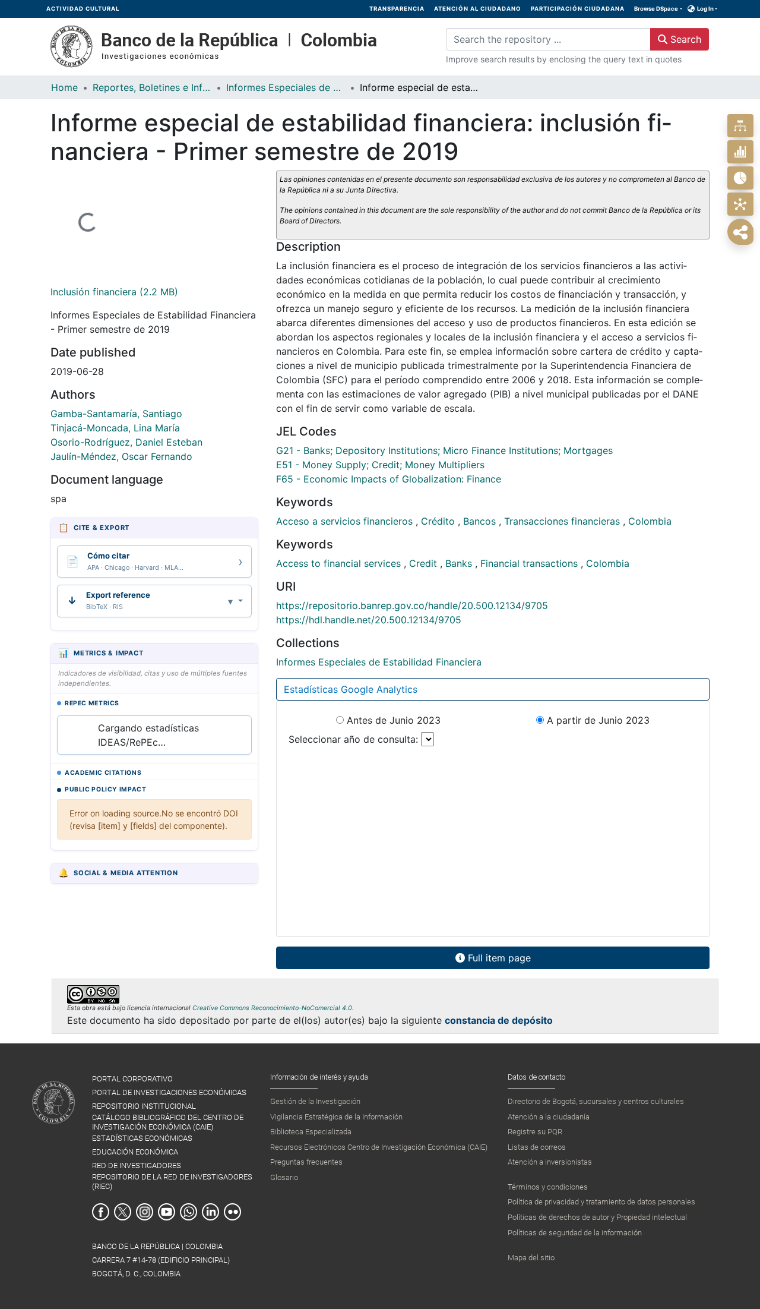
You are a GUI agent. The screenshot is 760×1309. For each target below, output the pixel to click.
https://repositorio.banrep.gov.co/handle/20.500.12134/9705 (412, 605)
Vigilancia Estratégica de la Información (336, 1116)
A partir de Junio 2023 (597, 720)
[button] (691, 9)
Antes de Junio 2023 (392, 720)
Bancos (481, 521)
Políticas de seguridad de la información (575, 1232)
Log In (705, 8)
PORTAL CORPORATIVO (132, 1078)
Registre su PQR (535, 1131)
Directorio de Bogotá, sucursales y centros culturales (596, 1101)
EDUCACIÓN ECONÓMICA (135, 1151)
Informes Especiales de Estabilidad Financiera (285, 87)
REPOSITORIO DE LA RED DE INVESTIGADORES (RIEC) (172, 1181)
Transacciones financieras (563, 521)
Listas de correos (537, 1147)
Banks (460, 563)
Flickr (232, 1211)
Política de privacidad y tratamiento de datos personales (601, 1201)
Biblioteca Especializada (311, 1131)
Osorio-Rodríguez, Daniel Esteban (126, 442)
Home (64, 87)
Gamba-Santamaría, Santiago (116, 413)
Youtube (166, 1211)
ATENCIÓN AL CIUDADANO (477, 8)
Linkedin (210, 1211)
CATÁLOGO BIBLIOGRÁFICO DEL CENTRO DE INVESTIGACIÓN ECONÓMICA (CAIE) (167, 1122)
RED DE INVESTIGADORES (136, 1165)
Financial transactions (530, 563)
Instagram (144, 1211)
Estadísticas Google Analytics (350, 689)
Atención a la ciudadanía (549, 1116)
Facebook (100, 1211)
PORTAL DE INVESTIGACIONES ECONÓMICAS (169, 1092)
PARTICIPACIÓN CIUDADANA (578, 8)
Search (684, 39)
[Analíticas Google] (740, 178)
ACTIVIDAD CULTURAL (82, 8)
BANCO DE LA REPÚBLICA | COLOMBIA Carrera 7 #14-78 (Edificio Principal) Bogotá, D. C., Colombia (161, 1260)
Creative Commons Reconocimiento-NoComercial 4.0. (273, 1008)
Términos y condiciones (548, 1186)
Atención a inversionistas (550, 1161)
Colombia (650, 521)
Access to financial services (340, 563)
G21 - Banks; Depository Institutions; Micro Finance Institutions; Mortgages (444, 450)
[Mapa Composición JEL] (740, 204)
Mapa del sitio (531, 1257)
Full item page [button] (498, 958)
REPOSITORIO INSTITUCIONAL (144, 1106)
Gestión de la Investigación (315, 1101)
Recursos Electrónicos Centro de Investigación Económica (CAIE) (378, 1147)
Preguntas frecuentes (306, 1161)
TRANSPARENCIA (397, 8)
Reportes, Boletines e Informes (152, 87)
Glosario (284, 1177)
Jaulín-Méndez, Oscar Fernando (121, 456)
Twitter (122, 1211)
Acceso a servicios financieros (346, 521)
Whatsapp (188, 1211)
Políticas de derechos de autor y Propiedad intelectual (597, 1217)
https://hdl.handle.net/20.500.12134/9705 (368, 620)
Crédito (439, 521)
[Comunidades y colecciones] (740, 126)
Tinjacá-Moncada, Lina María (115, 428)
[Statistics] (740, 152)
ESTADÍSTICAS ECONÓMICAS (142, 1138)
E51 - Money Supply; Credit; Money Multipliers (380, 465)
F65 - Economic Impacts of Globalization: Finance (388, 479)
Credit (424, 563)
